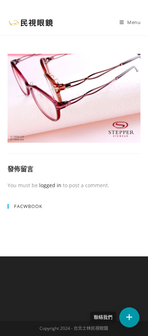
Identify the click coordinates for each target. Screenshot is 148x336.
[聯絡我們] (129, 317)
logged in (50, 185)
